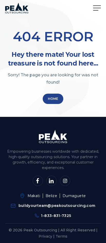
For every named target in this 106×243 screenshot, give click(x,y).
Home (53, 99)
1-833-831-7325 (56, 215)
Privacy (45, 236)
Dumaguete (74, 195)
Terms (61, 236)
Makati (34, 195)
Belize (51, 195)
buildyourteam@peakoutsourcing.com (57, 205)
